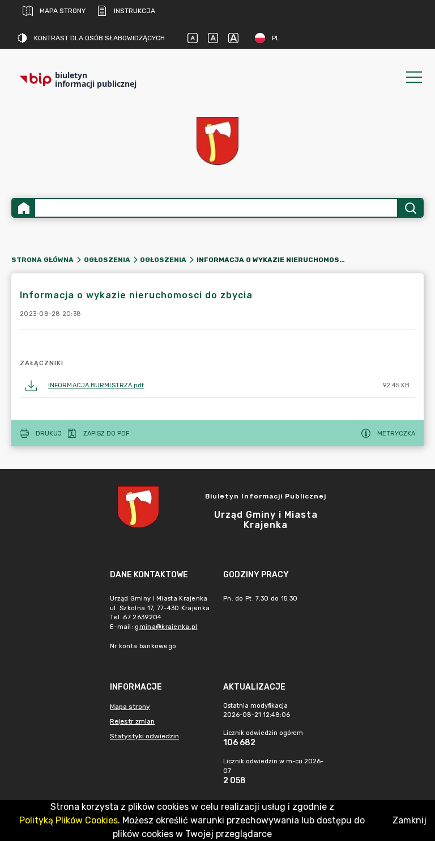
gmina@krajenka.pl (166, 627)
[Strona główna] (23, 208)
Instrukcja (134, 11)
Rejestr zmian (132, 721)
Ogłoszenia (107, 260)
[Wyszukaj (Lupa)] (410, 208)
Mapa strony (63, 11)
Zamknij (410, 820)
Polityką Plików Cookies (68, 820)
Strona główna (42, 260)
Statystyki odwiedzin (144, 736)
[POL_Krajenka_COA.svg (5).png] (217, 141)
